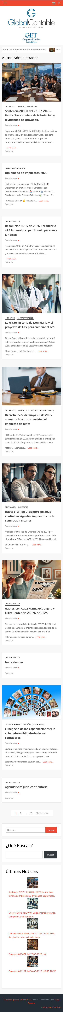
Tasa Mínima (31, 106)
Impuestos (10, 318)
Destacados (10, 106)
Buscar (50, 854)
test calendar (14, 662)
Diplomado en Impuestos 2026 (26, 172)
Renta (21, 106)
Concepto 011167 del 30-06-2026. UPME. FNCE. (32, 971)
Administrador (11, 125)
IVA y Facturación (25, 318)
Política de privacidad (51, 1007)
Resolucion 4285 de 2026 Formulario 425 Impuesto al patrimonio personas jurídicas (31, 230)
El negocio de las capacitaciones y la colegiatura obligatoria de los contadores (30, 733)
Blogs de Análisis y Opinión (18, 724)
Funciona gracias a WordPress (17, 999)
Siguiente (40, 813)
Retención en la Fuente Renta (40, 410)
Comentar (9, 151)
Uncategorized (12, 221)
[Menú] (5, 3)
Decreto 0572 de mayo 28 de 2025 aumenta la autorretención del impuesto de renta (28, 419)
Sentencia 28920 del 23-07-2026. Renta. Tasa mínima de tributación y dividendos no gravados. (30, 115)
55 (31, 813)
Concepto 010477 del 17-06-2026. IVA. (28, 954)
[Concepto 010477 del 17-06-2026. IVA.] (39, 49)
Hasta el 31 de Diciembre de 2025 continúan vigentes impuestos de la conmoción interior (29, 516)
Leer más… (11, 148)
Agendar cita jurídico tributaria (26, 786)
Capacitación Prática (15, 168)
